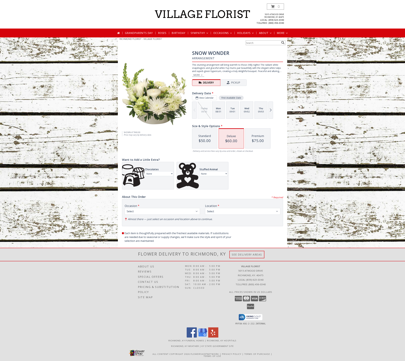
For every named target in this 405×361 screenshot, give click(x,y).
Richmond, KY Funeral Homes (186, 340)
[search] (282, 42)
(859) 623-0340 (276, 19)
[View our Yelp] (213, 336)
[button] (275, 6)
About (263, 33)
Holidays (243, 33)
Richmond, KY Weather (185, 346)
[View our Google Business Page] (202, 336)
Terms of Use (212, 356)
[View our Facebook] (192, 336)
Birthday (178, 33)
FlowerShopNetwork (205, 354)
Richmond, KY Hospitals (222, 340)
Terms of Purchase (257, 354)
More (281, 33)
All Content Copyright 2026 (171, 354)
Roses (162, 33)
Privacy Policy (231, 354)
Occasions (221, 33)
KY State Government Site (218, 346)
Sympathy (198, 33)
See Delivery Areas (247, 254)
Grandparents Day (139, 33)
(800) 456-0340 (276, 22)
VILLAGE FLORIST (202, 14)
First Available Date (231, 97)
